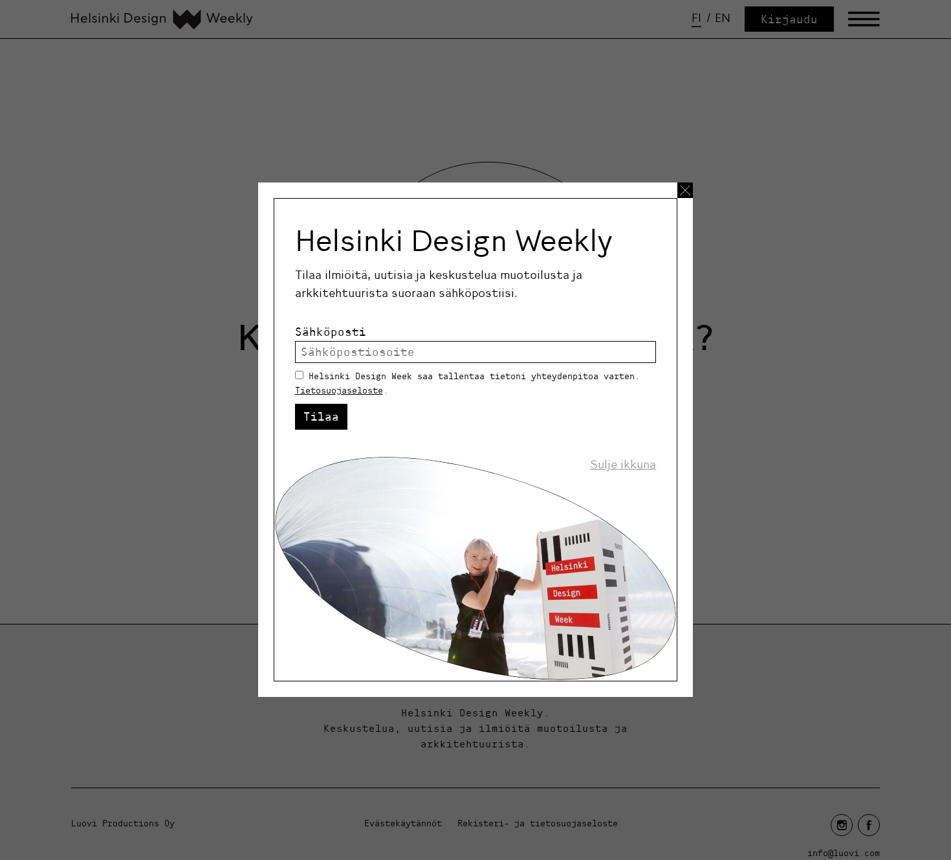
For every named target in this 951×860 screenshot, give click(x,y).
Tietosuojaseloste (339, 390)
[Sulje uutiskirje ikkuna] (685, 190)
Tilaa (321, 416)
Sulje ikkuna (623, 465)
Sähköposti (330, 331)
